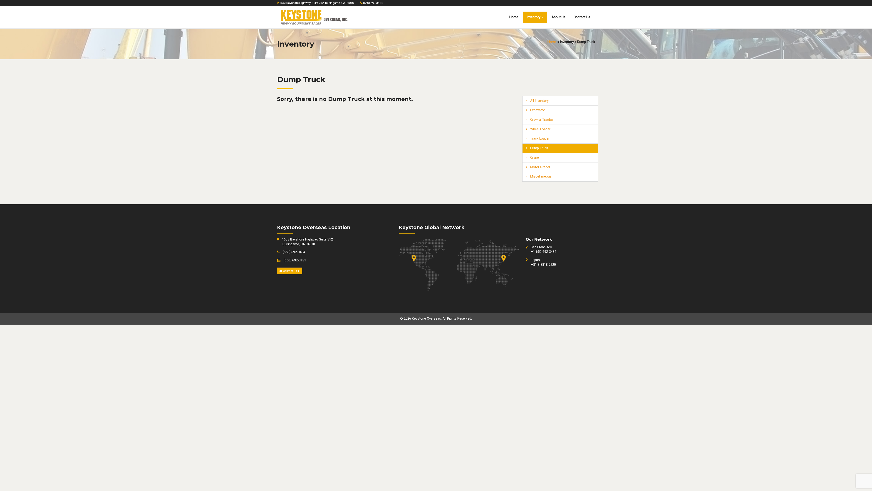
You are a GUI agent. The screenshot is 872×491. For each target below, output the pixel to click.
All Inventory (539, 101)
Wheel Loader (539, 129)
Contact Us (582, 17)
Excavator (537, 110)
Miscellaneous (540, 176)
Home (513, 17)
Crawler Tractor (541, 120)
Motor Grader (539, 167)
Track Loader (539, 138)
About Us (558, 17)
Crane (534, 158)
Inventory (534, 17)
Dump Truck (538, 148)
